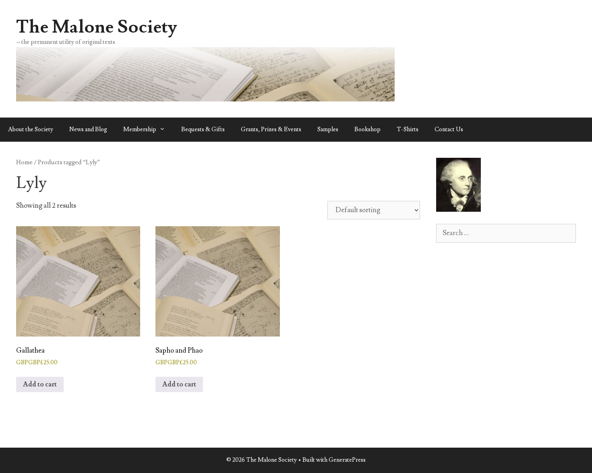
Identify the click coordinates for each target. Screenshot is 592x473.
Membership (139, 129)
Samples (327, 129)
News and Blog (88, 129)
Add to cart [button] (40, 384)
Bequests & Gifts (203, 129)
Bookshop (367, 129)
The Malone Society (96, 27)
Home (24, 162)
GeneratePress (347, 460)
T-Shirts (407, 129)
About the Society (30, 129)
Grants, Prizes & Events (271, 129)
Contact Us (449, 129)
